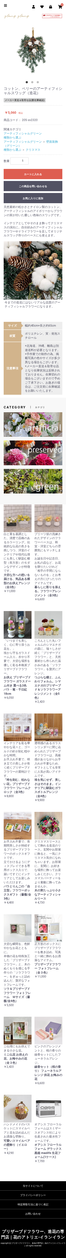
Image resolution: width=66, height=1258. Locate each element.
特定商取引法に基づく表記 (33, 1204)
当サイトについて (33, 1185)
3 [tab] (38, 83)
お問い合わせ (33, 1213)
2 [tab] (33, 83)
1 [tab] (27, 83)
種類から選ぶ (12, 137)
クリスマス (33, 149)
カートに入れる (33, 174)
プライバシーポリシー (33, 1195)
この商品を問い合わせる (33, 186)
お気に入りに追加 (33, 198)
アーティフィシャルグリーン (23, 133)
